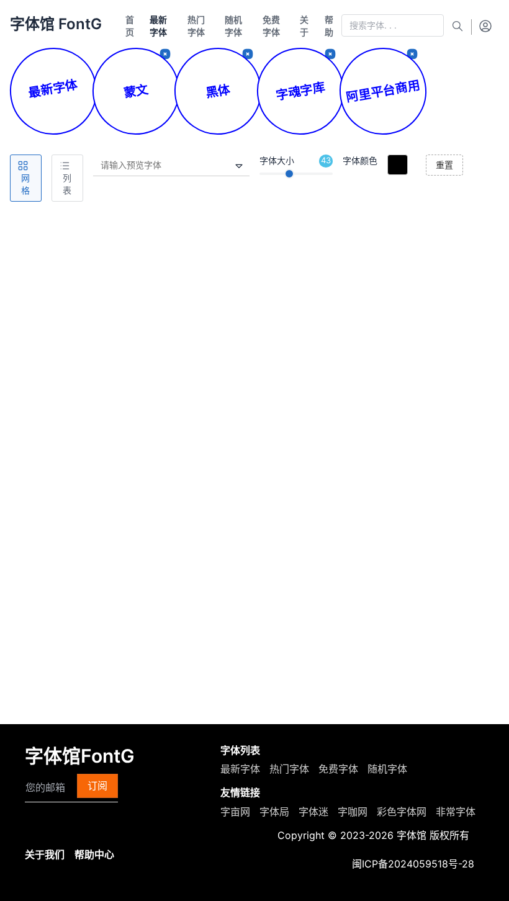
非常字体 (455, 811)
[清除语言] (165, 54)
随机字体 (387, 769)
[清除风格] (247, 54)
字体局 (274, 811)
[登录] (485, 25)
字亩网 (235, 811)
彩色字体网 (401, 811)
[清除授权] (412, 54)
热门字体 (289, 769)
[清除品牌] (330, 54)
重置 (444, 164)
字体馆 (411, 835)
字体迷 (313, 811)
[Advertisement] (254, 301)
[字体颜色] (397, 165)
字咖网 (352, 811)
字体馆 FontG (56, 24)
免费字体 (338, 769)
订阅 (97, 785)
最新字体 (240, 769)
